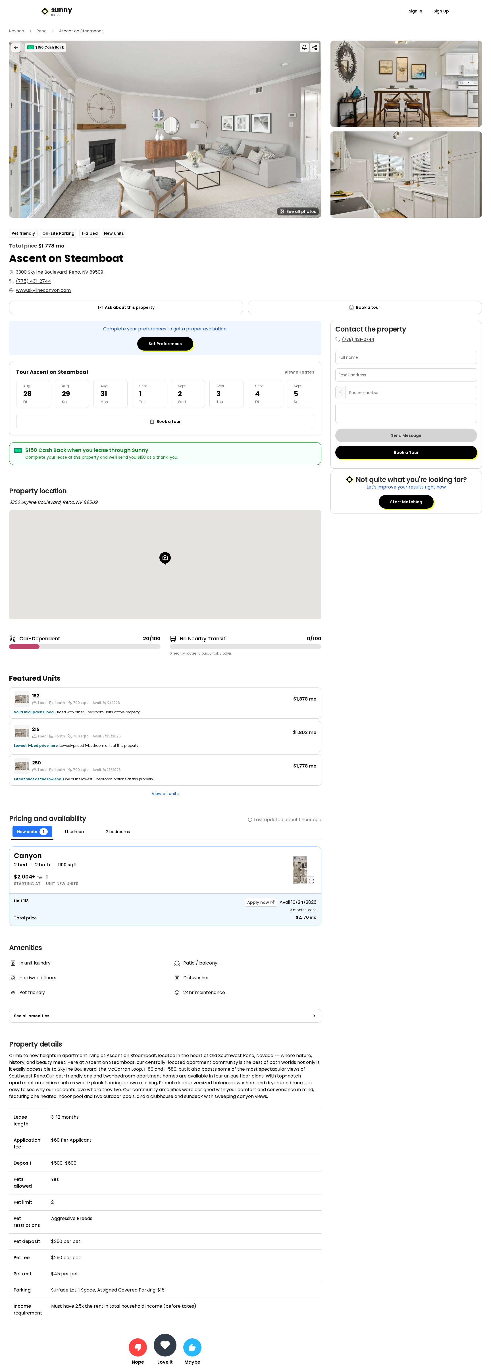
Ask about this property (130, 307)
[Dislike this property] (138, 1347)
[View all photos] (165, 129)
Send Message (406, 435)
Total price (25, 918)
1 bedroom (75, 832)
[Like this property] (192, 1347)
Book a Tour (406, 452)
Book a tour (368, 307)
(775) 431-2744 (33, 281)
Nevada (16, 31)
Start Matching (406, 502)
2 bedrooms (118, 832)
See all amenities (31, 1016)
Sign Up (441, 11)
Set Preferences (165, 344)
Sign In (415, 11)
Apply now (258, 902)
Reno (42, 31)
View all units (165, 793)
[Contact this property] (165, 1345)
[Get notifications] (304, 47)
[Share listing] (314, 47)
